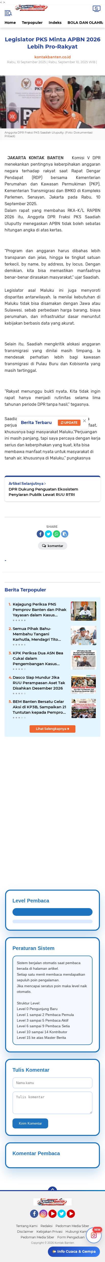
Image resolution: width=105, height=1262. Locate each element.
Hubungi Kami (76, 1231)
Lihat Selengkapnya (51, 729)
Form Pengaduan (71, 1237)
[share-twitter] (48, 534)
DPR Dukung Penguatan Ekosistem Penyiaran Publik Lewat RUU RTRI (43, 492)
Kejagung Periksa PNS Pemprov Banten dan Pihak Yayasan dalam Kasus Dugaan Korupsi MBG (40, 610)
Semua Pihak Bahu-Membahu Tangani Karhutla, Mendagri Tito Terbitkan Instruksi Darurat (39, 634)
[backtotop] (52, 1191)
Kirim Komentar (30, 1123)
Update (70, 423)
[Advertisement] (52, 801)
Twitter (64, 1220)
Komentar (55, 546)
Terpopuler (32, 22)
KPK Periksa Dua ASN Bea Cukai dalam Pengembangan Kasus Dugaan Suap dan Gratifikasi (38, 658)
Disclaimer (25, 1231)
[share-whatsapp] (56, 534)
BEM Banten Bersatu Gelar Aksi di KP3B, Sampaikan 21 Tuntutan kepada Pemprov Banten (39, 707)
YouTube (55, 1220)
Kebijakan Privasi (49, 1231)
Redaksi (46, 1226)
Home (10, 22)
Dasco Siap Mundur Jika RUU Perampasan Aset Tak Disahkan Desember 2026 (39, 683)
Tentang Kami (26, 1226)
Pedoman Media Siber (72, 1226)
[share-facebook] (40, 534)
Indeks (55, 22)
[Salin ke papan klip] (64, 534)
